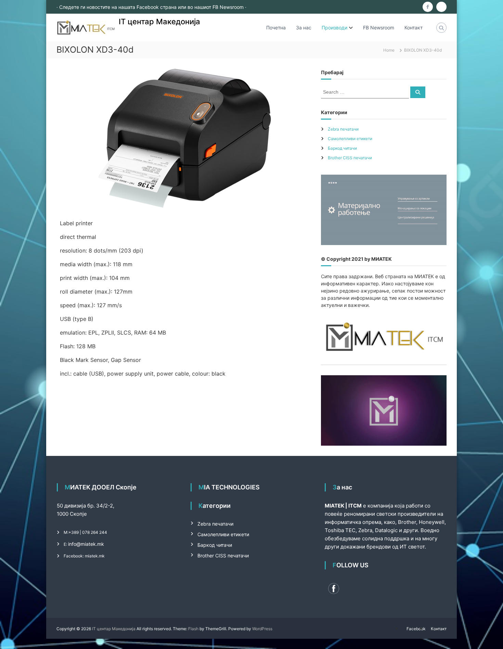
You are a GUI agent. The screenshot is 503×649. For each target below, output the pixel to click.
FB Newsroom (378, 27)
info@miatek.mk (86, 544)
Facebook (416, 628)
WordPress (262, 628)
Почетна (276, 27)
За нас (303, 27)
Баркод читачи (342, 148)
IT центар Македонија (159, 21)
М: (66, 532)
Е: (65, 544)
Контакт (413, 27)
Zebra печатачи (343, 129)
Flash (193, 628)
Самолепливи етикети (350, 138)
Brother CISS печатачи (350, 157)
